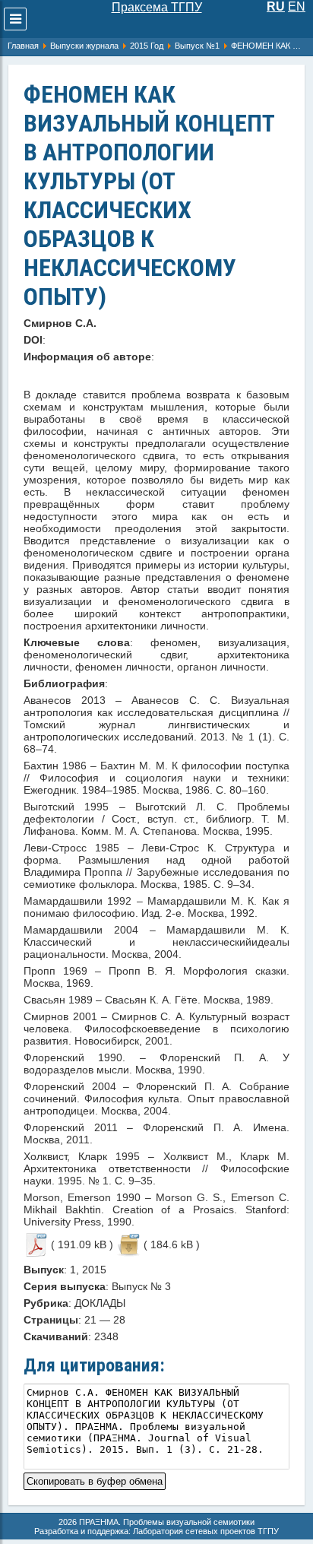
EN (296, 6)
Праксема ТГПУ (157, 7)
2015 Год (146, 45)
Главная (23, 45)
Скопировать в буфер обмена (95, 1480)
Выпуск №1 (197, 45)
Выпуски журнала (84, 45)
